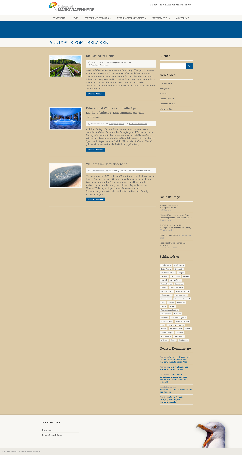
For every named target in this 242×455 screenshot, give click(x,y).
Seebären (177, 314)
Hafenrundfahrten (176, 288)
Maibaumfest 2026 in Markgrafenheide (169, 206)
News (75, 18)
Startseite (59, 18)
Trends (188, 329)
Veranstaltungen (167, 104)
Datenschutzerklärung (178, 5)
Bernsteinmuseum (167, 273)
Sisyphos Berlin (166, 321)
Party (163, 303)
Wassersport (179, 336)
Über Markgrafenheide (131, 18)
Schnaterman (166, 314)
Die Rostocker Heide (100, 56)
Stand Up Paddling (182, 321)
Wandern (179, 332)
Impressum (156, 5)
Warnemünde (166, 336)
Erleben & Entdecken (97, 18)
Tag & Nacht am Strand (176, 325)
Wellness (164, 340)
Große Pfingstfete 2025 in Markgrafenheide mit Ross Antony (175, 226)
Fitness (121, 124)
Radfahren (181, 303)
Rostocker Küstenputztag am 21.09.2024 (173, 244)
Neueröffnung (166, 299)
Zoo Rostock (183, 340)
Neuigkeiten (113, 124)
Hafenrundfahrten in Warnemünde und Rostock (174, 368)
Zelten (173, 340)
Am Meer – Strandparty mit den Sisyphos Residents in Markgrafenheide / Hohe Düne (175, 359)
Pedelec (171, 303)
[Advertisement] (176, 153)
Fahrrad (164, 280)
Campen (181, 273)
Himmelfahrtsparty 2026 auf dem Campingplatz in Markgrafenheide (176, 216)
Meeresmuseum (181, 295)
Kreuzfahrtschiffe (182, 291)
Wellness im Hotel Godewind (106, 164)
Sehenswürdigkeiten (178, 318)
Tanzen (163, 329)
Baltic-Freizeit (166, 269)
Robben (172, 306)
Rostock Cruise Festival (169, 310)
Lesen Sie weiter (94, 94)
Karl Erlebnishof (167, 291)
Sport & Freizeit (167, 99)
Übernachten (160, 18)
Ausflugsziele (115, 62)
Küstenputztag (166, 295)
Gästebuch (182, 18)
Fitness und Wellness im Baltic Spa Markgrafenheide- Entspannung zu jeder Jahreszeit (115, 112)
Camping (164, 276)
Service (163, 93)
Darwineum (175, 276)
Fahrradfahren (175, 280)
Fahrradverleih (166, 284)
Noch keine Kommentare (100, 65)
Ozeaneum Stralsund (182, 299)
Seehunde (164, 318)
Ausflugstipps (166, 265)
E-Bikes (186, 276)
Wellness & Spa (114, 171)
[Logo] (72, 6)
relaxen (123, 171)
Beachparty (179, 269)
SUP (162, 325)
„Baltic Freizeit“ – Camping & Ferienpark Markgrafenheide (172, 399)
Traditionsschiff (176, 329)
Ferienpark (179, 284)
